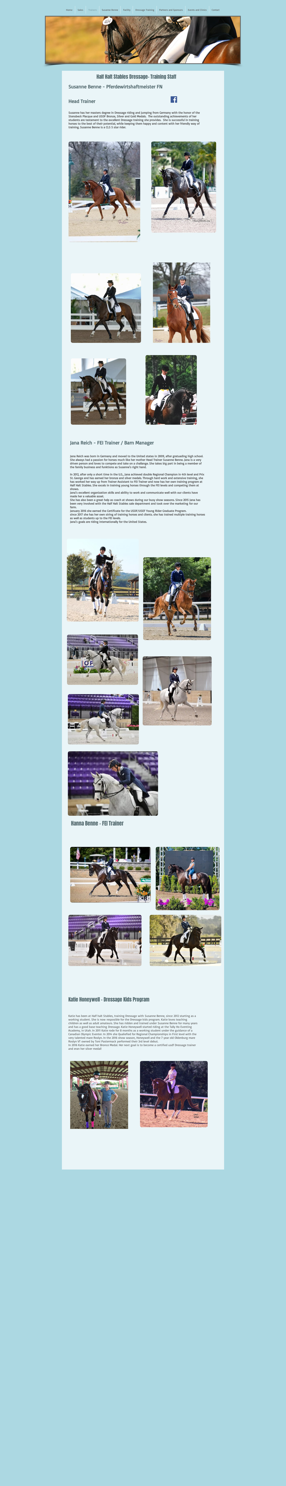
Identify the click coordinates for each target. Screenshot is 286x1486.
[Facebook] (174, 99)
